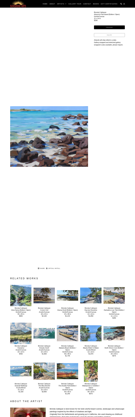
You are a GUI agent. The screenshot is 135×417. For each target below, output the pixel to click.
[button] (62, 4)
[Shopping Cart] (124, 4)
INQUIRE (109, 35)
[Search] (121, 4)
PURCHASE (109, 27)
